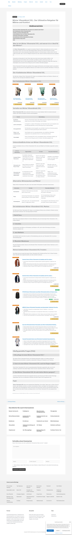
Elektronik (31, 1)
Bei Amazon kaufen (18, 104)
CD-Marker (39, 425)
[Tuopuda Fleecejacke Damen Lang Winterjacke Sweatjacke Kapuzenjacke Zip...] (17, 342)
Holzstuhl (48, 486)
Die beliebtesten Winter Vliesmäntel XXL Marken (23, 37)
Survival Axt (49, 500)
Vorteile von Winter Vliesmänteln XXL (21, 32)
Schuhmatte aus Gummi (42, 421)
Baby (9, 1)
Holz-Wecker (59, 486)
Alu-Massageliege (27, 430)
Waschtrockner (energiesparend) (41, 411)
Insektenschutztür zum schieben (42, 416)
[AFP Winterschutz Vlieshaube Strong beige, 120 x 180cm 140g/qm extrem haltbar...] (30, 91)
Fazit (14, 39)
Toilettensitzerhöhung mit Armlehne (29, 425)
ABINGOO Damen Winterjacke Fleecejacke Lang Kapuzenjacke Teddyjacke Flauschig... (40, 307)
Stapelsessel (12, 430)
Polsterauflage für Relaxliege (41, 430)
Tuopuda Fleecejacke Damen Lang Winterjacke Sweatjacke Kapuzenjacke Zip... (38, 339)
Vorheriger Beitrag (11, 401)
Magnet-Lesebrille (50, 496)
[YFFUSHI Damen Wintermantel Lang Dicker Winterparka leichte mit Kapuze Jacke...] (17, 295)
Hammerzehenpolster (61, 494)
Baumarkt (13, 1)
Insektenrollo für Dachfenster (26, 416)
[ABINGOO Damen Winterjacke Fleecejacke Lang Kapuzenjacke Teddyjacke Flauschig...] (17, 311)
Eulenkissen (11, 421)
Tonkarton (39, 490)
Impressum (53, 514)
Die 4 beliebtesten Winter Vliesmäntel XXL (22, 31)
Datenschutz (53, 516)
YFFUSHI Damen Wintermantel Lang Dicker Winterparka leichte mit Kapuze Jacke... (39, 291)
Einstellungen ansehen (66, 530)
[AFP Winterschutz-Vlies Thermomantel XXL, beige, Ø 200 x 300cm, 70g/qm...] (17, 91)
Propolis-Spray (30, 500)
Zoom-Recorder (10, 494)
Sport (46, 1)
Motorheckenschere (60, 500)
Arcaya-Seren (39, 494)
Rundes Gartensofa (13, 411)
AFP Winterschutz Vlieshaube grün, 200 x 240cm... (42, 99)
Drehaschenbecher (54, 416)
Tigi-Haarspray (20, 486)
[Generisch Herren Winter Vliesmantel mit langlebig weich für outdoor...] (54, 91)
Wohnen (9, 5)
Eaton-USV (19, 490)
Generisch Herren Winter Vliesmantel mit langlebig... (54, 99)
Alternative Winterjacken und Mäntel (20, 35)
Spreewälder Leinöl (11, 490)
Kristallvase (26, 421)
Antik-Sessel (29, 494)
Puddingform (26, 411)
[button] (70, 522)
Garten (36, 1)
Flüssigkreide (53, 411)
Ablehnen (58, 530)
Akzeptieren (50, 530)
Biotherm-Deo (59, 496)
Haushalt (41, 1)
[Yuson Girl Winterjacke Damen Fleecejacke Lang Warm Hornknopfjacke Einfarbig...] (17, 328)
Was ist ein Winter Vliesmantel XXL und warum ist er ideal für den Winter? (28, 29)
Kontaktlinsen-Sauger (41, 496)
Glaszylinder (12, 425)
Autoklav (18, 500)
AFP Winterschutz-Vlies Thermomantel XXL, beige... (17, 99)
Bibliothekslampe (54, 421)
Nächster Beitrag (61, 401)
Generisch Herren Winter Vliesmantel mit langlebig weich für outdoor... (37, 259)
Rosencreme (49, 494)
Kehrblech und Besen (55, 425)
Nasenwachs (19, 496)
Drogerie (25, 1)
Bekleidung (20, 1)
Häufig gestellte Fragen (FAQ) (19, 38)
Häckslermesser (40, 500)
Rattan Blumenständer (14, 416)
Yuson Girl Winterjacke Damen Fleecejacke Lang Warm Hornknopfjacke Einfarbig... (39, 324)
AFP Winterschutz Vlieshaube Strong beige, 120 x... (29, 99)
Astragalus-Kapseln (21, 494)
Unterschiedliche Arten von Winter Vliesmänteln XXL (24, 34)
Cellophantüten (50, 490)
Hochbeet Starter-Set (55, 430)
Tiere (50, 1)
